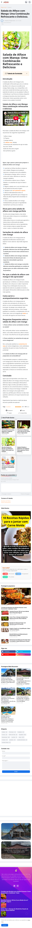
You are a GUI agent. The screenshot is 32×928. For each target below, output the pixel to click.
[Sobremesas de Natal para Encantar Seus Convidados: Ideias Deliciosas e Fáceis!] (5, 641)
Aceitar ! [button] (5, 925)
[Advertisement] (16, 798)
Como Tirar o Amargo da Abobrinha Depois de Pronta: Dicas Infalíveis (19, 617)
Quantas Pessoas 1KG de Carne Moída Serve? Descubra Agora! (19, 612)
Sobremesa (6, 737)
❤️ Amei (5, 573)
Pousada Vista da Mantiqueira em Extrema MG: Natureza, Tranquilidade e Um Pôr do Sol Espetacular (8, 699)
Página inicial (3, 7)
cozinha (14, 737)
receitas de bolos (22, 739)
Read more (16, 838)
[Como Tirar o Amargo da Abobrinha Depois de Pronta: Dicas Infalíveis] (5, 618)
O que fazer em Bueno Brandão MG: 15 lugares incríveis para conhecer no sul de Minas (23, 699)
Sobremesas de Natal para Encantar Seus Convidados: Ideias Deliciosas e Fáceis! (20, 640)
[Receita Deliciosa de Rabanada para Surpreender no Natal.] (5, 635)
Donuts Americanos (6, 502)
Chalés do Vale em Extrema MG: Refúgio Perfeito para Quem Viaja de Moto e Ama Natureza (8, 680)
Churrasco (12, 732)
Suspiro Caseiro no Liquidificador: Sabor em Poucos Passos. (20, 629)
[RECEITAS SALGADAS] (8, 660)
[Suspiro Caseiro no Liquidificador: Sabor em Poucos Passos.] (5, 630)
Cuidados (21, 732)
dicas (21, 737)
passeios (12, 739)
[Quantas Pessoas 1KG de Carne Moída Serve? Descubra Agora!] (5, 613)
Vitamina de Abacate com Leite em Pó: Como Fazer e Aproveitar (23, 431)
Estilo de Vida (13, 734)
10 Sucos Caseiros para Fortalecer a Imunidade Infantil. (8, 467)
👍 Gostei (18, 573)
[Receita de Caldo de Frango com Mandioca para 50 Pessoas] (5, 624)
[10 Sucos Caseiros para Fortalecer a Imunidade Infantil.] (8, 460)
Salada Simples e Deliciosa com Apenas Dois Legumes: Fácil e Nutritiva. (23, 449)
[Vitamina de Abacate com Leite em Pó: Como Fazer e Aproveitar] (23, 424)
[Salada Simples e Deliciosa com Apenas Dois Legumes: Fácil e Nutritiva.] (23, 442)
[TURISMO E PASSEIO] (23, 657)
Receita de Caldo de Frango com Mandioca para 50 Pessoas (18, 623)
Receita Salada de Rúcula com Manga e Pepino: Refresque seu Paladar (8, 449)
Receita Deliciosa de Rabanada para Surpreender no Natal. (18, 634)
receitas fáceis (6, 742)
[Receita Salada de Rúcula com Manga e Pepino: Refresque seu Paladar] (8, 442)
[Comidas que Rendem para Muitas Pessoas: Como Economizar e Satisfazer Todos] (16, 596)
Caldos (4, 732)
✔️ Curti (5, 577)
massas (4, 739)
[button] (2, 2)
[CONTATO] (8, 657)
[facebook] (14, 886)
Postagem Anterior (6, 494)
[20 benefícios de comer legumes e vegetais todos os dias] (8, 424)
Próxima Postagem (25, 494)
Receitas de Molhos (5, 501)
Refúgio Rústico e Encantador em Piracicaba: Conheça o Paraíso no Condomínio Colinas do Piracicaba (7, 718)
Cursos (4, 734)
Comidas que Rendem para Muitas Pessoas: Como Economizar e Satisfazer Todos (14, 608)
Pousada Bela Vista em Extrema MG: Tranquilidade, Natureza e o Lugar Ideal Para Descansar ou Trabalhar (24, 681)
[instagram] (17, 886)
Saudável (9, 7)
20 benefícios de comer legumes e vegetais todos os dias (8, 431)
